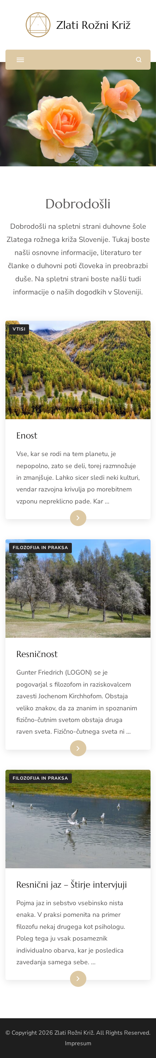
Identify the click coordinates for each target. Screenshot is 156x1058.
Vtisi (19, 329)
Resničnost (37, 654)
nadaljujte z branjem (61, 518)
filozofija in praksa (40, 548)
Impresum (78, 1043)
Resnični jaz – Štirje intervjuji (71, 884)
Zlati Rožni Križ (93, 25)
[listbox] (78, 114)
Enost (26, 435)
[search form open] (139, 59)
